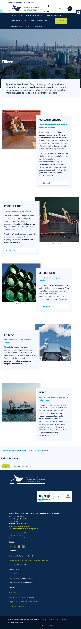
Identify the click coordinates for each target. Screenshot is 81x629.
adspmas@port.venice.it (22, 526)
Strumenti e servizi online (17, 606)
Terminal (46, 183)
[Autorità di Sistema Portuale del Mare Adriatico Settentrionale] (25, 8)
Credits (50, 625)
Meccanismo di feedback (17, 538)
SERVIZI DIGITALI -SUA (18, 21)
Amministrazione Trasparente (50, 619)
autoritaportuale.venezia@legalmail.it (25, 528)
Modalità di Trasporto (21, 466)
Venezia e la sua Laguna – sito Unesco (21, 597)
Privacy (64, 619)
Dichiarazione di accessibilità (18, 533)
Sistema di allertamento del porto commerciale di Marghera (28, 560)
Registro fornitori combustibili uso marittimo (23, 602)
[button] (78, 12)
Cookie (43, 625)
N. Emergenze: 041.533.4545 (20, 26)
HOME (5, 450)
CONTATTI (61, 21)
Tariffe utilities (13, 593)
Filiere (6, 466)
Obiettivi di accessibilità (16, 535)
